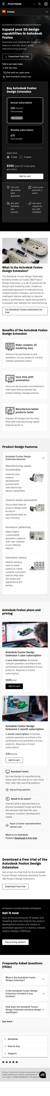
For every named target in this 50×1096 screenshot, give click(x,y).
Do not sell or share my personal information (27, 1072)
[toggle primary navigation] (5, 4)
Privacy (5, 1072)
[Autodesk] (15, 4)
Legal (9, 1077)
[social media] (10, 1061)
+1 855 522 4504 (9, 68)
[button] (25, 458)
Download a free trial (25, 838)
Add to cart (25, 176)
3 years (27, 157)
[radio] (25, 110)
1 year (14, 157)
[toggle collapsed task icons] (34, 4)
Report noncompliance (28, 1074)
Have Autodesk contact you (18, 76)
